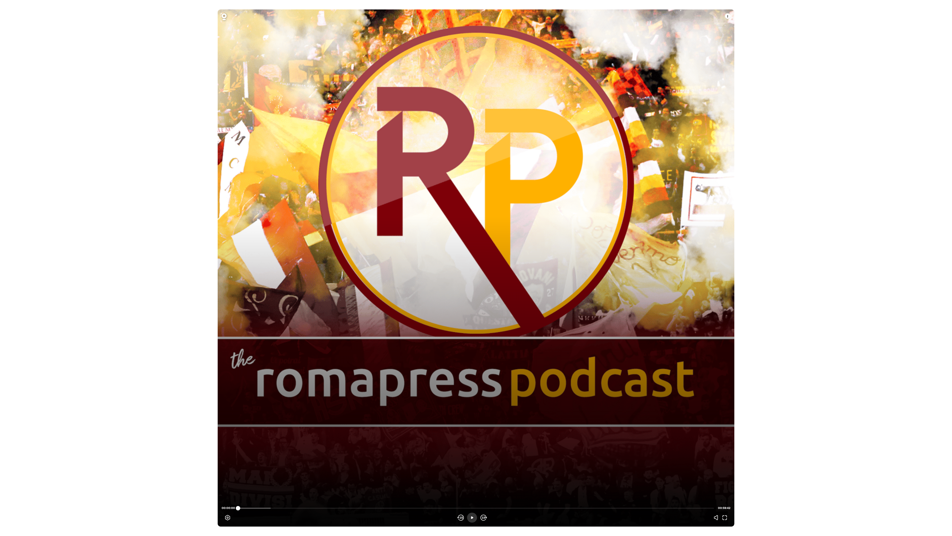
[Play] (472, 518)
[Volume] (717, 518)
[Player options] (227, 517)
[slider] (238, 508)
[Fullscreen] (724, 518)
